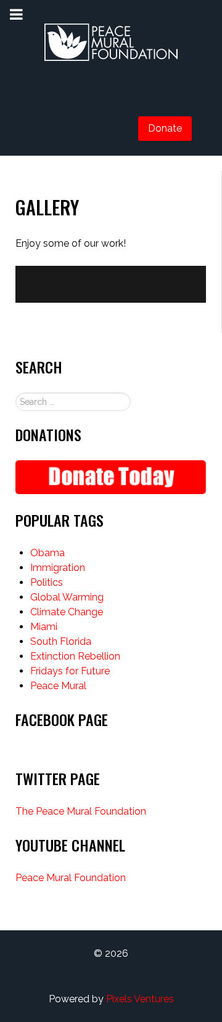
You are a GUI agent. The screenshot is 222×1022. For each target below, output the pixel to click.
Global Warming (67, 597)
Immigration (57, 567)
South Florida (60, 641)
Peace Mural (58, 686)
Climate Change (66, 612)
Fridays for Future (70, 671)
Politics (46, 582)
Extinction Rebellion (75, 656)
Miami (43, 627)
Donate (165, 128)
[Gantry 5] (111, 43)
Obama (47, 553)
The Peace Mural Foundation (80, 811)
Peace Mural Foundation (70, 878)
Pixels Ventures (140, 999)
